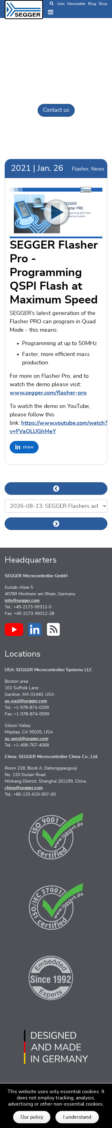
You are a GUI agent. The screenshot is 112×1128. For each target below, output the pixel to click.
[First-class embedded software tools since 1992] (56, 976)
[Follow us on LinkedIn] (36, 629)
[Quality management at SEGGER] (56, 836)
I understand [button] (77, 1117)
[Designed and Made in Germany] (56, 1047)
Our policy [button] (32, 1117)
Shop (103, 4)
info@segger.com (22, 600)
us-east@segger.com (26, 701)
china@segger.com (24, 788)
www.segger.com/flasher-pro (48, 393)
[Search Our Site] (51, 3)
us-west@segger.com (26, 739)
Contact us (56, 110)
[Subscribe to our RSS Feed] (53, 629)
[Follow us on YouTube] (14, 629)
